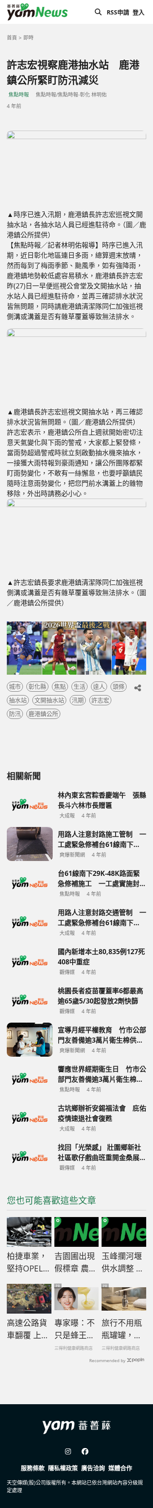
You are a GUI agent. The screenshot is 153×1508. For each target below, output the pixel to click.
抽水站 (18, 700)
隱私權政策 (63, 1468)
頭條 (119, 686)
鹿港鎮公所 (43, 714)
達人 (99, 686)
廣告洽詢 (93, 1468)
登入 (138, 12)
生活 (79, 686)
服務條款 (33, 1468)
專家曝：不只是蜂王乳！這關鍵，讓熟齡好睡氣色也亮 (74, 1329)
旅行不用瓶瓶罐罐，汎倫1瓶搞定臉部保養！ (122, 1329)
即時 (28, 37)
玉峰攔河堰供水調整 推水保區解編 (123, 1262)
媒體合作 (120, 1468)
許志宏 (100, 700)
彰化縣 (37, 686)
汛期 (78, 700)
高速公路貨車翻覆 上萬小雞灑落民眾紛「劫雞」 (28, 1329)
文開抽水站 (49, 700)
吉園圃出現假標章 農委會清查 (75, 1262)
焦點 (60, 686)
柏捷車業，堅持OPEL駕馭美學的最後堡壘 (29, 1262)
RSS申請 (118, 12)
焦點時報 (18, 94)
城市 (15, 686)
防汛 (15, 714)
